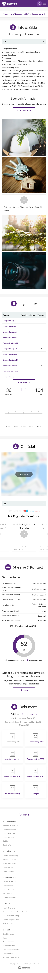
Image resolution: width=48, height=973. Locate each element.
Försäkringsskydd (9, 859)
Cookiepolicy (8, 953)
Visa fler (23, 382)
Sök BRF (25, 814)
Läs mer (24, 690)
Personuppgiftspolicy (11, 949)
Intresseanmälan (9, 897)
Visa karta (24, 474)
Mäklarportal (8, 923)
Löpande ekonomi (9, 829)
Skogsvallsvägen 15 (10, 354)
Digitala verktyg (9, 833)
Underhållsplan (8, 837)
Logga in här (24, 110)
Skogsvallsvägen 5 (10, 326)
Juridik (5, 841)
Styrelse (33, 714)
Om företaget (8, 934)
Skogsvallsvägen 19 (10, 365)
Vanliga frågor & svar (11, 920)
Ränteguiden (8, 886)
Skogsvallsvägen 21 (10, 371)
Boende (25, 714)
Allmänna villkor (9, 946)
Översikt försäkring (10, 856)
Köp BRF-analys (9, 908)
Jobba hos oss (8, 942)
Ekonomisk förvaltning (11, 825)
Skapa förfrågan (9, 871)
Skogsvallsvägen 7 (10, 332)
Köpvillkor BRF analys (11, 957)
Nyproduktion (8, 893)
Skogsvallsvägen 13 (10, 349)
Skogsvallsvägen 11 (10, 343)
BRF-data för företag (11, 916)
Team (5, 938)
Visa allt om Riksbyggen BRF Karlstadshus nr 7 (24, 14)
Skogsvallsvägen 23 (10, 377)
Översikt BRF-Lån (9, 882)
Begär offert (7, 845)
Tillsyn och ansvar (10, 863)
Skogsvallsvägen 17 (10, 360)
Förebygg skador (9, 867)
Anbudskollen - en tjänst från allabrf (16, 912)
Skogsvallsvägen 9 (10, 337)
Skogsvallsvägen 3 (10, 321)
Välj (4, 41)
